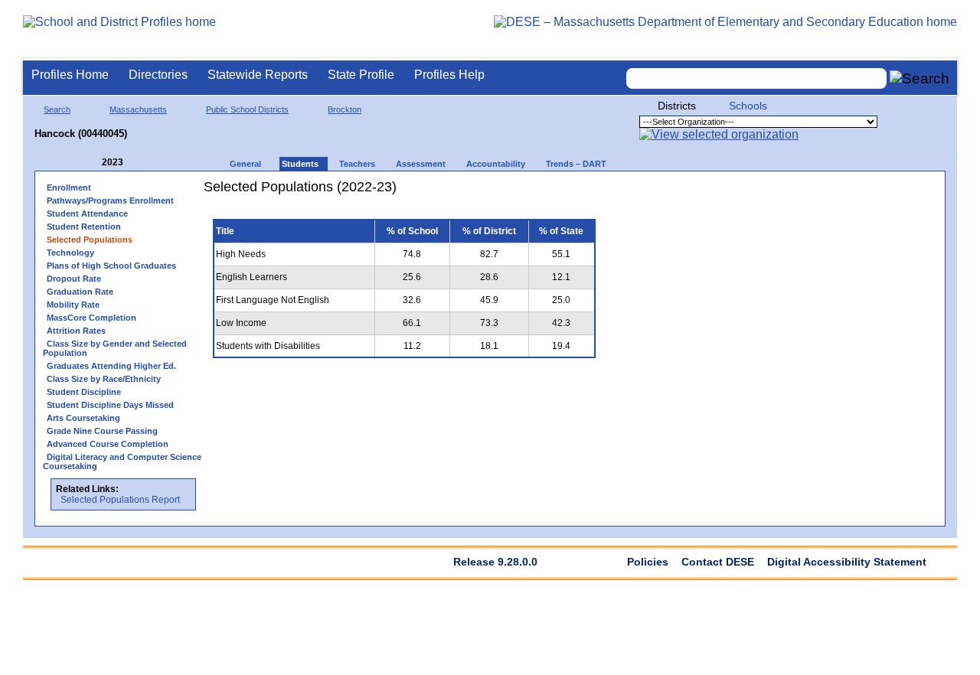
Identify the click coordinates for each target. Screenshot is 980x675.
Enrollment (69, 187)
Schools (748, 105)
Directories (158, 74)
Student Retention (84, 226)
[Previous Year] (91, 162)
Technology (70, 252)
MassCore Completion (91, 317)
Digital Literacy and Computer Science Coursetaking (122, 461)
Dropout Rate (74, 278)
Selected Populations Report (120, 499)
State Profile (361, 74)
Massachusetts (138, 109)
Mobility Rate (73, 304)
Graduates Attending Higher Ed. (111, 365)
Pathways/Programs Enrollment (110, 200)
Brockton (344, 109)
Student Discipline (84, 391)
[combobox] (756, 78)
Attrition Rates (76, 330)
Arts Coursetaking (83, 417)
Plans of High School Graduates (111, 265)
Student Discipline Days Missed (110, 404)
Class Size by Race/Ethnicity (104, 378)
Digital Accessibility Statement (846, 562)
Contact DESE (717, 562)
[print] (508, 192)
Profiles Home (70, 74)
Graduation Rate (80, 291)
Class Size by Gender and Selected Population (115, 348)
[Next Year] (144, 162)
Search (57, 109)
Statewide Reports (257, 74)
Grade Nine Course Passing (102, 430)
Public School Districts (247, 109)
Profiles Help (449, 74)
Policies (647, 562)
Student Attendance (87, 213)
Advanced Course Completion (107, 443)
